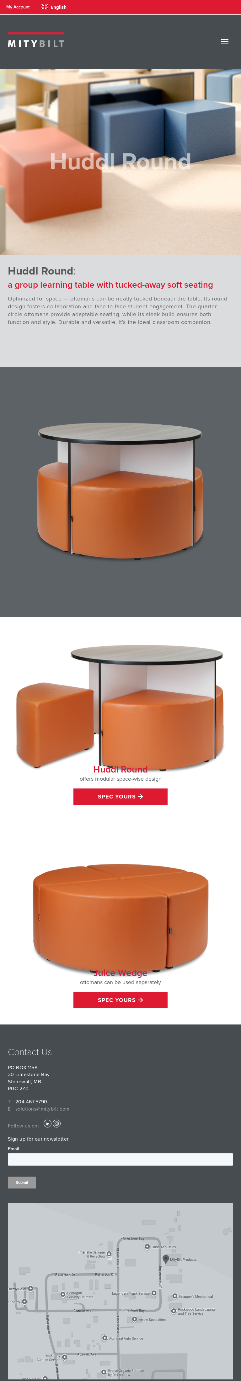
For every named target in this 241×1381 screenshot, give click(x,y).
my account (17, 7)
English (59, 7)
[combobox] (54, 7)
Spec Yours (118, 796)
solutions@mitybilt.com (42, 1109)
